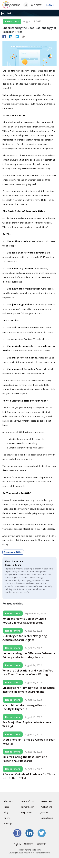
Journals (44, 812)
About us (8, 801)
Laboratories (47, 818)
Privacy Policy (27, 807)
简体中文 (41, 844)
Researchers (46, 801)
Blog (6, 812)
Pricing (7, 818)
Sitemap (8, 823)
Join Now (35, 5)
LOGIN (50, 5)
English (17, 844)
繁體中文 (28, 844)
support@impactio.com (30, 849)
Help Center (26, 812)
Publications (46, 807)
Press (6, 807)
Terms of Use (27, 801)
